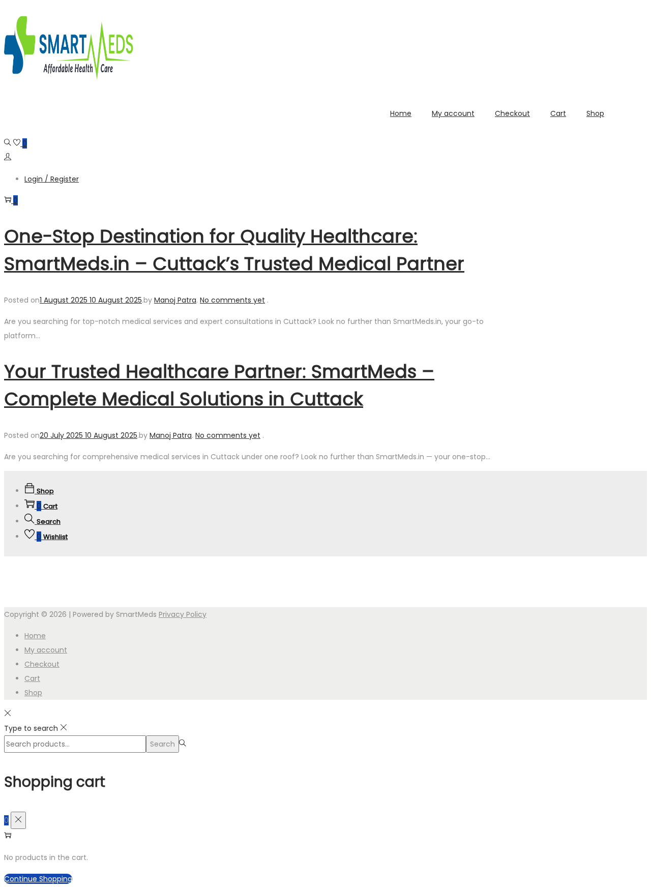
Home (35, 636)
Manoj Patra (175, 300)
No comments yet (232, 300)
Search (162, 744)
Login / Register (51, 179)
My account (45, 650)
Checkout (42, 664)
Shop (33, 693)
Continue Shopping (38, 879)
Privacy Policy (182, 614)
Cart (32, 678)
